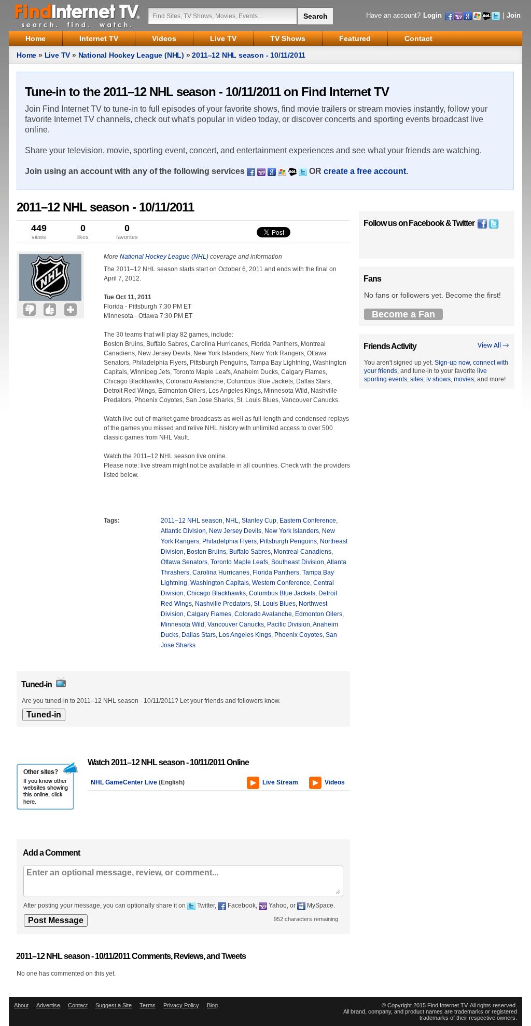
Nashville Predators (222, 603)
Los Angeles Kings (245, 634)
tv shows (438, 379)
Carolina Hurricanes (220, 572)
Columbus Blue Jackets (282, 593)
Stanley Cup (259, 520)
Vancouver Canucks (235, 624)
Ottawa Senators (184, 562)
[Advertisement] (48, 341)
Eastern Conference (308, 520)
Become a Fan (403, 314)
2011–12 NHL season (191, 520)
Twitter (463, 223)
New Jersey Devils (235, 531)
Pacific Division (288, 624)
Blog (212, 1005)
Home (26, 55)
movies (464, 379)
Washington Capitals (219, 583)
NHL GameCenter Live (124, 782)
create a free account (365, 171)
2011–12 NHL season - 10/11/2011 (248, 55)
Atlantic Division (183, 531)
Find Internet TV (78, 15)
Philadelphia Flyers (229, 541)
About (21, 1005)
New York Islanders (291, 531)
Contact (78, 1005)
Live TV (58, 55)
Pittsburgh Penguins (288, 541)
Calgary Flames (209, 614)
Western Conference (281, 583)
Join (514, 15)
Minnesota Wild (182, 624)
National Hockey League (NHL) (131, 55)
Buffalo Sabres (250, 551)
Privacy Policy (181, 1005)
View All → (493, 346)
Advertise (48, 1005)
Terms (147, 1005)
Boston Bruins (206, 551)
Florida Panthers (276, 572)
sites (416, 379)
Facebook (426, 223)
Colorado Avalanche (263, 614)
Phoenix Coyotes (298, 634)
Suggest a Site (113, 1005)
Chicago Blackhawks (216, 593)
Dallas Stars (198, 634)
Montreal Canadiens (302, 551)
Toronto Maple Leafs (239, 562)
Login (432, 15)
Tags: (112, 520)
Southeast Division (297, 562)
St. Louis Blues (275, 603)
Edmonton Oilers (318, 614)
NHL (232, 520)
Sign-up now (452, 362)
